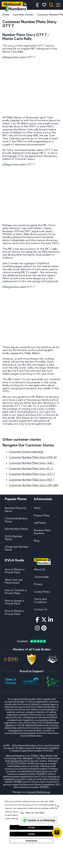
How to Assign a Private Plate (14, 602)
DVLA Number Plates (14, 538)
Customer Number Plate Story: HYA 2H (33, 457)
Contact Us (40, 609)
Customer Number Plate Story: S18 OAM (33, 485)
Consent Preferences (38, 792)
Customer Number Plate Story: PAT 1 (31, 479)
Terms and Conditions (40, 600)
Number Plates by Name (15, 509)
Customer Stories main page (26, 451)
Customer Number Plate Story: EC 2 (31, 468)
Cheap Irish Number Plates (17, 548)
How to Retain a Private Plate (14, 612)
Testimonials (41, 576)
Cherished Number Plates (16, 520)
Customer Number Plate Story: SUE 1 (31, 462)
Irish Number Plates (16, 528)
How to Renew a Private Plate (14, 571)
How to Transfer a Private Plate (15, 592)
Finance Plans (42, 515)
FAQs (37, 508)
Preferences (31, 841)
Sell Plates (40, 522)
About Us (39, 569)
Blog (36, 540)
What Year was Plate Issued (14, 581)
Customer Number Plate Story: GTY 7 (32, 474)
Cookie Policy (42, 591)
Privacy (38, 584)
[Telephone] (37, 5)
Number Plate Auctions (42, 532)
